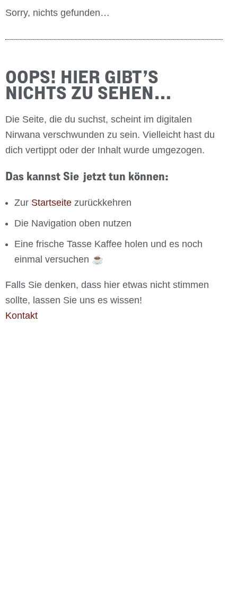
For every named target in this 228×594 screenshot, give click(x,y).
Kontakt (21, 315)
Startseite (51, 202)
